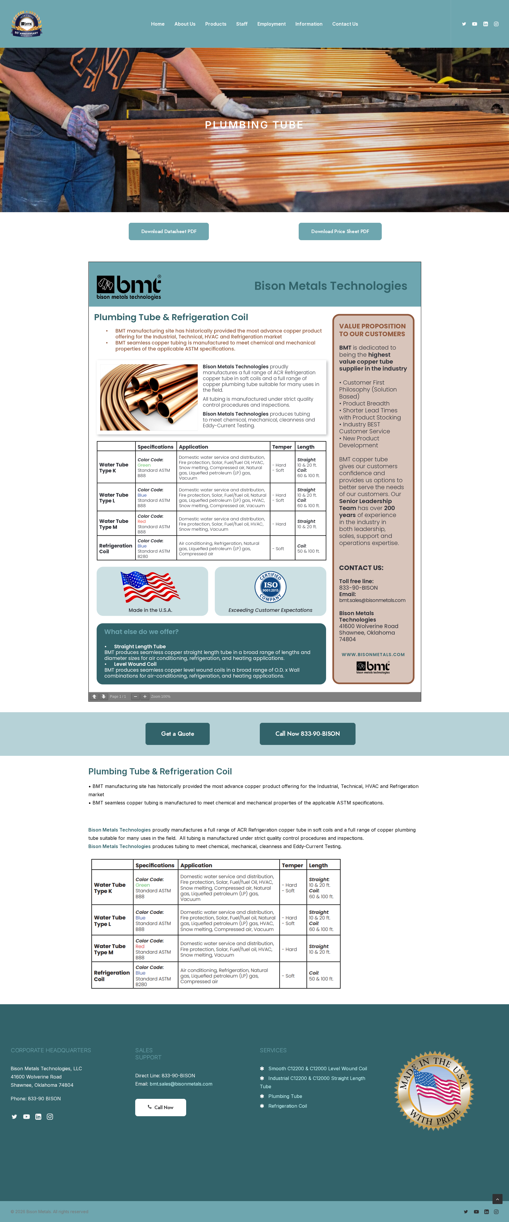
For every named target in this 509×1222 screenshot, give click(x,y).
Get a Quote (177, 734)
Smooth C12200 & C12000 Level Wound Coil (317, 1068)
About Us (185, 24)
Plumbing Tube (285, 1096)
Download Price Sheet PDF (340, 231)
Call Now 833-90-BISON (307, 734)
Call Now (163, 1107)
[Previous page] (94, 696)
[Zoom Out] (135, 696)
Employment (271, 24)
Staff (242, 24)
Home (158, 24)
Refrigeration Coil (287, 1106)
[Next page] (103, 696)
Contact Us (345, 24)
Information (309, 24)
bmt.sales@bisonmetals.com (181, 1084)
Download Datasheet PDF (168, 231)
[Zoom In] (145, 696)
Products (216, 24)
